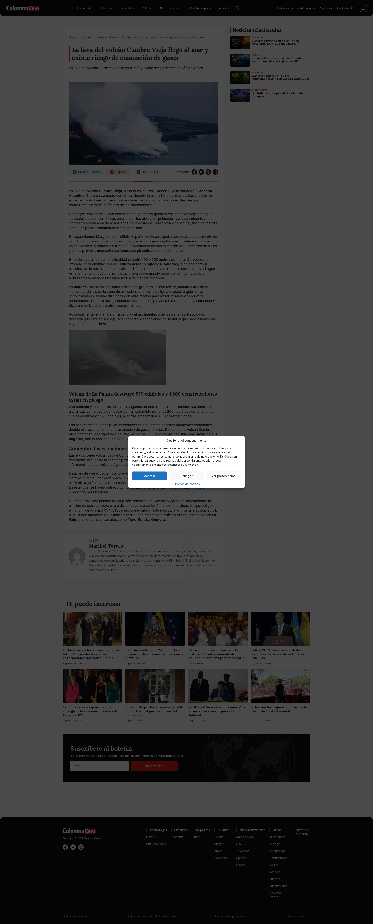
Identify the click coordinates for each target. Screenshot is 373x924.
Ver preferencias (223, 476)
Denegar (186, 476)
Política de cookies (187, 483)
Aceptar (149, 476)
